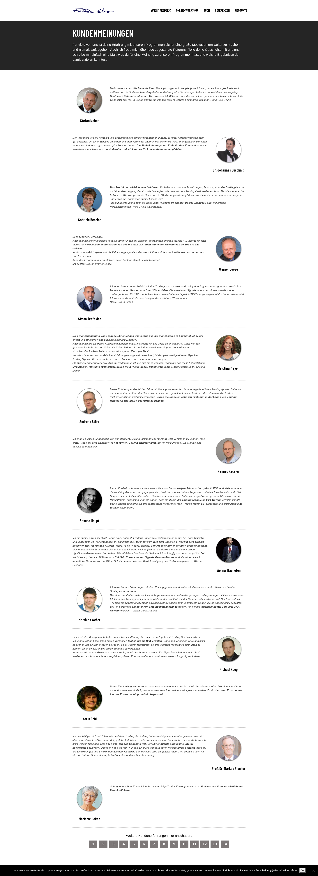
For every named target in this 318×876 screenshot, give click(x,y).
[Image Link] (93, 10)
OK (302, 870)
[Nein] (313, 871)
